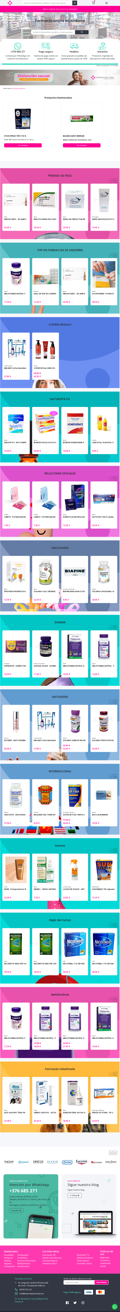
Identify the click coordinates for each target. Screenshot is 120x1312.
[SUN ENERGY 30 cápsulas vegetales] (104, 871)
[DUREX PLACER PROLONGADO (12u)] (75, 498)
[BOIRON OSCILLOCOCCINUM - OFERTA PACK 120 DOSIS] (45, 424)
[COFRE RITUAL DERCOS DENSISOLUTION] (45, 350)
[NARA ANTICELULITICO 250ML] (104, 201)
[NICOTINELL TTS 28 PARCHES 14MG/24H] (104, 945)
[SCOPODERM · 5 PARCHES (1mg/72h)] (104, 275)
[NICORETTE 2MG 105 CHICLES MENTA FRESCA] (45, 945)
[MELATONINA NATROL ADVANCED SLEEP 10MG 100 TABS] (75, 647)
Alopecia (7, 1263)
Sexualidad (8, 1255)
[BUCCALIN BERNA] (104, 796)
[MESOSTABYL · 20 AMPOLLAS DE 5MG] (16, 201)
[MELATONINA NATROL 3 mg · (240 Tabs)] (75, 1020)
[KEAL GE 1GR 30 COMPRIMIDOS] (45, 275)
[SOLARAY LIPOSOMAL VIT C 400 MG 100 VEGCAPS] (104, 573)
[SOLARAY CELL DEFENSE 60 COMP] (45, 573)
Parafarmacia (23, 1266)
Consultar (15, 1210)
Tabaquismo (9, 1266)
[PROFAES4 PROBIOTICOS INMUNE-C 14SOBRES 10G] (16, 573)
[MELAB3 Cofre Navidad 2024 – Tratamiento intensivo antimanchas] (16, 350)
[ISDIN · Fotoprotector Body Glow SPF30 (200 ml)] (16, 871)
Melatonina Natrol (85, 1258)
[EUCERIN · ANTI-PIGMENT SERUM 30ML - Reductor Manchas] (16, 722)
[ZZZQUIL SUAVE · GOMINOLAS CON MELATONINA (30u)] (45, 647)
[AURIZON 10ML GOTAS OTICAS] (75, 1094)
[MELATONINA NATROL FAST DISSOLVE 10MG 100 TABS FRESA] (16, 275)
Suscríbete (101, 1282)
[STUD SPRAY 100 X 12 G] (23, 119)
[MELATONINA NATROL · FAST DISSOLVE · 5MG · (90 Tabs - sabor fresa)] (104, 647)
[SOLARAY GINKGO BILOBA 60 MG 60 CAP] (75, 722)
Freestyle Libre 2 (50, 1263)
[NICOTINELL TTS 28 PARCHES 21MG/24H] (75, 945)
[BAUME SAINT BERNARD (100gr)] (82, 119)
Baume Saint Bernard (52, 1258)
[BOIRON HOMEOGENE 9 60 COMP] (75, 424)
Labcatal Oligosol (50, 1260)
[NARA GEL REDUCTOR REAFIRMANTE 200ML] (75, 201)
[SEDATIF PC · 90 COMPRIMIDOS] (16, 424)
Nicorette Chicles (84, 1263)
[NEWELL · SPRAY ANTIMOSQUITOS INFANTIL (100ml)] (45, 871)
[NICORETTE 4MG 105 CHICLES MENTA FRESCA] (16, 945)
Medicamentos (23, 1263)
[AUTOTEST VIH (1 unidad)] (104, 498)
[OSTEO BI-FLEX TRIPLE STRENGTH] (75, 796)
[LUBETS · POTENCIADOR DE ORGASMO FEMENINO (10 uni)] (16, 498)
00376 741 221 (25, 1289)
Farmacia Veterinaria (26, 1260)
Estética (7, 1260)
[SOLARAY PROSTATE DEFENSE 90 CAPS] (104, 722)
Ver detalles (23, 145)
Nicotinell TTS (83, 1255)
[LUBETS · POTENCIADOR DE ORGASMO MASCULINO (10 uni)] (45, 498)
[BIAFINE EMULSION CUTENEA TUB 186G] (75, 573)
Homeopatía (22, 1255)
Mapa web (104, 1257)
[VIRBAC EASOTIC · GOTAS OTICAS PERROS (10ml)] (45, 1094)
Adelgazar (8, 1258)
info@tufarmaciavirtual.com (31, 1293)
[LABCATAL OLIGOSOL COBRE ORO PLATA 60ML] (104, 424)
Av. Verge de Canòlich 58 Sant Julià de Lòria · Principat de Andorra (33, 1284)
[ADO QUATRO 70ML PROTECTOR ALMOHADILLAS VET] (16, 1094)
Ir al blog (73, 1195)
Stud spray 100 (49, 1255)
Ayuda (103, 1266)
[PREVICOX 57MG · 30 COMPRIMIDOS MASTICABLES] (104, 1094)
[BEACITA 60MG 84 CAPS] (45, 201)
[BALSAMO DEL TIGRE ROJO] (45, 796)
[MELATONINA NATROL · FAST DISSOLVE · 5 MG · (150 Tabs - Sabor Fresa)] (45, 1020)
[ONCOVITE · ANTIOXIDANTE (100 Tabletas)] (16, 796)
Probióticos (22, 1258)
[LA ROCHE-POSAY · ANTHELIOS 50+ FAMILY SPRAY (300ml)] (75, 871)
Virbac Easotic (83, 1260)
